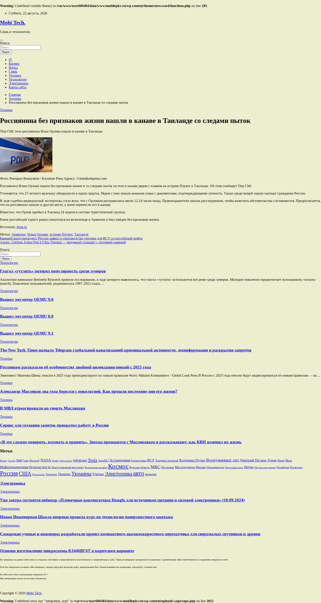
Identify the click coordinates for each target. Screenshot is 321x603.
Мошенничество (215, 467)
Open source (66, 461)
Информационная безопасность (25, 467)
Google (12, 461)
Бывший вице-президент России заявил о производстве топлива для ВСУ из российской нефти (71, 238)
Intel (19, 460)
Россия (9, 473)
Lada (25, 460)
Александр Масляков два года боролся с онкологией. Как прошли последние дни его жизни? (88, 391)
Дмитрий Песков (253, 460)
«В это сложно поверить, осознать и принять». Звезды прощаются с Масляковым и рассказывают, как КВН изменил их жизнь (121, 442)
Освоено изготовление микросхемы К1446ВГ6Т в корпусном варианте (67, 550)
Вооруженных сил (222, 460)
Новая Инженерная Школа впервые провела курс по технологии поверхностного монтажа (86, 517)
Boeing (3, 461)
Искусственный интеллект (68, 467)
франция (150, 474)
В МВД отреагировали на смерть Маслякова (42, 408)
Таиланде (81, 234)
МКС (155, 467)
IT (10, 60)
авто (138, 473)
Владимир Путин (192, 460)
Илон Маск (284, 460)
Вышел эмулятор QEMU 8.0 (27, 316)
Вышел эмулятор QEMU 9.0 (27, 299)
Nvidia (55, 461)
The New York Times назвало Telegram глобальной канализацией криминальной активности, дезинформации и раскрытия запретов (125, 350)
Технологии (18, 79)
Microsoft (34, 460)
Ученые (98, 474)
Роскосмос (296, 467)
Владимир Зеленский (166, 460)
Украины (81, 473)
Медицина (167, 467)
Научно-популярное (265, 467)
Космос (14, 63)
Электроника (18, 83)
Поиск (5, 43)
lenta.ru (22, 227)
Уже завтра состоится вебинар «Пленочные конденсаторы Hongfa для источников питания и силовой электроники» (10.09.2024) (122, 500)
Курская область (139, 467)
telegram (80, 460)
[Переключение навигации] (1, 40)
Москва (201, 467)
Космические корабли (96, 467)
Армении (19, 234)
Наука (13, 67)
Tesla (92, 460)
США (25, 473)
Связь (13, 71)
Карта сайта (17, 87)
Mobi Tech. (12, 22)
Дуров (271, 460)
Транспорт (51, 474)
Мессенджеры (185, 467)
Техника (15, 75)
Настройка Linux (234, 467)
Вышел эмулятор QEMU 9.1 (27, 333)
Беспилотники (138, 460)
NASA (45, 460)
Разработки (283, 467)
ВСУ (151, 460)
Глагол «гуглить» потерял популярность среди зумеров (53, 271)
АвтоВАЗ (103, 460)
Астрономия (119, 460)
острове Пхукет (61, 234)
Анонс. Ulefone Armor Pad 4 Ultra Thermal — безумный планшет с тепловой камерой (63, 242)
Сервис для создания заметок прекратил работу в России (54, 425)
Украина (64, 474)
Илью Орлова (37, 234)
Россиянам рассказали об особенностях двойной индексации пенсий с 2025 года (75, 367)
